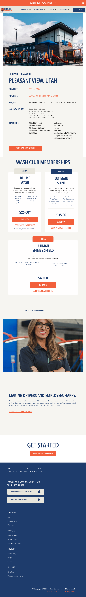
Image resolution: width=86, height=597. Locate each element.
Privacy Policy (70, 591)
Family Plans (12, 539)
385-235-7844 (34, 89)
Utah (9, 517)
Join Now (78, 9)
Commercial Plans (14, 543)
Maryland (10, 525)
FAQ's (9, 558)
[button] (26, 9)
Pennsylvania (12, 521)
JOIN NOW (25, 219)
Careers (10, 561)
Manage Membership (15, 576)
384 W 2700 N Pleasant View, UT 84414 (43, 95)
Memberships (12, 535)
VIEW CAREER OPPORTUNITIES (20, 411)
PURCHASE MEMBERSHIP (25, 148)
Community (11, 554)
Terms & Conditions (53, 591)
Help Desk (11, 572)
